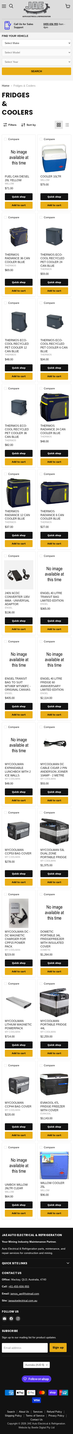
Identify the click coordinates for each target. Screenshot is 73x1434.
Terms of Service (35, 1415)
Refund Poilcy (54, 1411)
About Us (24, 1411)
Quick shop (18, 196)
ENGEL (9, 607)
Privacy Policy (56, 1415)
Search (11, 1411)
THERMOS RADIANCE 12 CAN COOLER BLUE (17, 515)
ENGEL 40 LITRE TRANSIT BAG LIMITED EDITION (52, 596)
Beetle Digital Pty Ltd (42, 1427)
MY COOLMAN (12, 779)
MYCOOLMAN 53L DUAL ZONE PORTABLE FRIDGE (53, 853)
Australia (34, 1365)
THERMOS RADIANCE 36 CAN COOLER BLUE (17, 258)
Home (5, 85)
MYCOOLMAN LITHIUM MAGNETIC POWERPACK (18, 1024)
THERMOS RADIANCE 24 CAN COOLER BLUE (53, 429)
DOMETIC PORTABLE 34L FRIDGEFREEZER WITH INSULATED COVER (52, 939)
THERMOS (10, 265)
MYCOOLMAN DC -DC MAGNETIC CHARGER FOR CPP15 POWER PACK (17, 939)
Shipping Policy (13, 1415)
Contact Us (37, 1419)
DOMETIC (45, 950)
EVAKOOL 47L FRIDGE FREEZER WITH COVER (52, 1106)
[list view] (67, 125)
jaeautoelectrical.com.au (22, 1300)
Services (38, 1411)
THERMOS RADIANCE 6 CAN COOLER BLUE (52, 515)
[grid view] (59, 125)
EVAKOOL (45, 1113)
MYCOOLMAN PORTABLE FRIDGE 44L (53, 1024)
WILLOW (9, 183)
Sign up (58, 1347)
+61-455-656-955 (18, 1286)
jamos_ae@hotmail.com (24, 1293)
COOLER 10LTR (50, 176)
